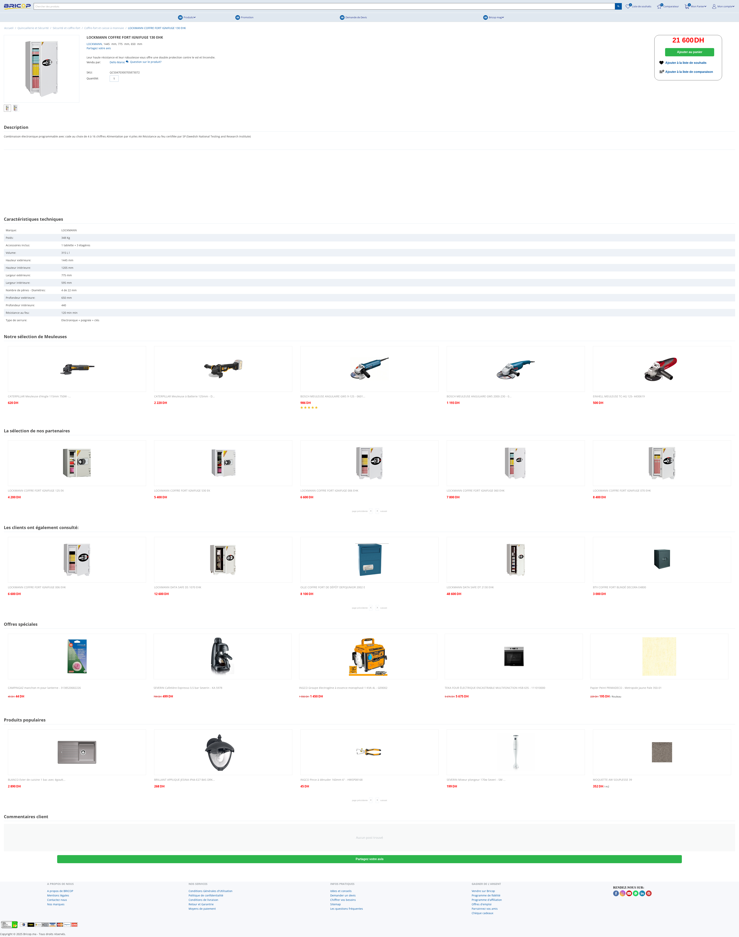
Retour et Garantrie (201, 904)
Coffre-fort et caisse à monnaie (104, 28)
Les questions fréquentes (346, 908)
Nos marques (55, 904)
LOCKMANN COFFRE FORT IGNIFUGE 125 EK (36, 490)
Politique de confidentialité (206, 895)
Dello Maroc (117, 62)
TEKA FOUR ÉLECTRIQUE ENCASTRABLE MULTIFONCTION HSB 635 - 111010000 (495, 688)
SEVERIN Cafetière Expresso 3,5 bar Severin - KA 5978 (188, 688)
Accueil (8, 28)
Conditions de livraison (203, 900)
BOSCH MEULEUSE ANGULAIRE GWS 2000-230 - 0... (479, 396)
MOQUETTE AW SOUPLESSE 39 (612, 779)
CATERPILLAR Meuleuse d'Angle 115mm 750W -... (39, 396)
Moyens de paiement (202, 908)
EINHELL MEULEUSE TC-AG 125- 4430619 (619, 396)
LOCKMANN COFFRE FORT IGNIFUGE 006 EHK (329, 490)
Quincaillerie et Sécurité (33, 28)
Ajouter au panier (689, 52)
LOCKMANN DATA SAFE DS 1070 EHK (177, 587)
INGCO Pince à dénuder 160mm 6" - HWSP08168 (331, 779)
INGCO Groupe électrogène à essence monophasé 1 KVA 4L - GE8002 (343, 688)
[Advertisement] (369, 179)
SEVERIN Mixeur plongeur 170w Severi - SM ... (476, 779)
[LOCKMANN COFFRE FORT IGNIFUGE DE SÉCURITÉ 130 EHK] (41, 68)
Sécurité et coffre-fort (66, 28)
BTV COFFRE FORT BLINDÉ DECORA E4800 (619, 587)
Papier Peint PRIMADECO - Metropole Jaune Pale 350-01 (626, 688)
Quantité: (93, 78)
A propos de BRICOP (60, 891)
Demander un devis (343, 895)
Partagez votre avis (99, 48)
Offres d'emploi (482, 904)
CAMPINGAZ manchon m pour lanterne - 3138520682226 (44, 688)
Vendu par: (94, 62)
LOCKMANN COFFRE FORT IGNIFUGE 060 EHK (476, 490)
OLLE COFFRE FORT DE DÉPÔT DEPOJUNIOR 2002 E (332, 587)
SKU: (90, 72)
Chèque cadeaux (482, 913)
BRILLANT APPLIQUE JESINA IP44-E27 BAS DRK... (184, 779)
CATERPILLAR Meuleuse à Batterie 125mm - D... (184, 396)
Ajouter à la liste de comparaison (689, 71)
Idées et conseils (341, 891)
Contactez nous (57, 900)
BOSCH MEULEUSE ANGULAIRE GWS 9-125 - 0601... (332, 396)
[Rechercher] (618, 6)
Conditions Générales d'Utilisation (210, 891)
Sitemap (335, 904)
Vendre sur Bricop (483, 891)
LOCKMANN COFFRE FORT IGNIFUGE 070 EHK (622, 490)
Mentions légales (58, 895)
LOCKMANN (94, 44)
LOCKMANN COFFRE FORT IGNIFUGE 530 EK (182, 490)
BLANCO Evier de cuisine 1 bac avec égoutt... (36, 779)
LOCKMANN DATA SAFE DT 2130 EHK (470, 587)
